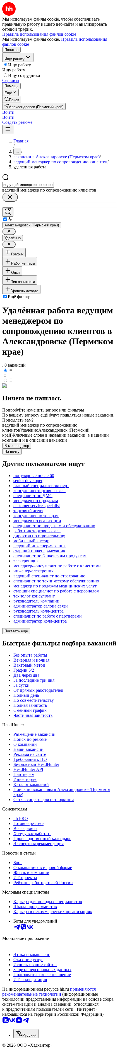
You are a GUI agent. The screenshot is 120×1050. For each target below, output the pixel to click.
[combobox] (28, 185)
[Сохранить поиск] (7, 212)
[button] (8, 112)
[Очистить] (10, 197)
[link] (11, 99)
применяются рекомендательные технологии (49, 991)
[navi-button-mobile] (7, 129)
